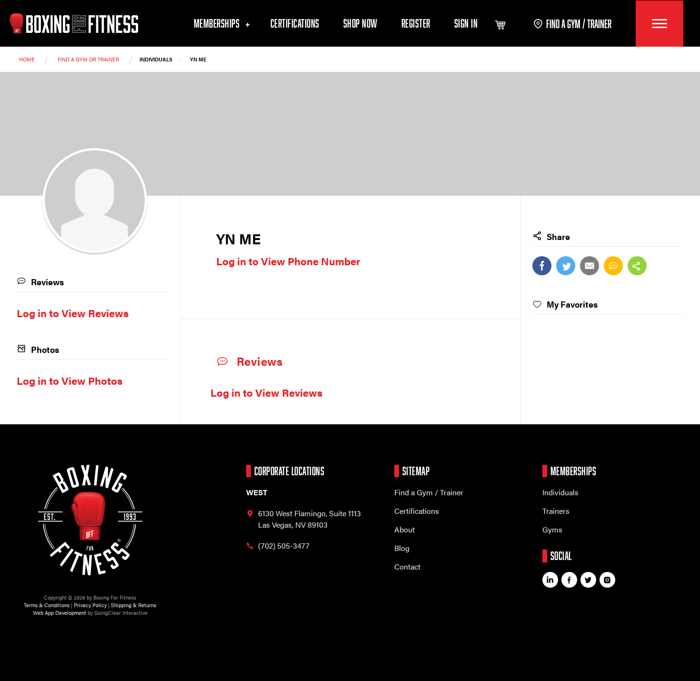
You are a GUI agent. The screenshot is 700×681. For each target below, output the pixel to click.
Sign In (466, 23)
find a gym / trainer (578, 23)
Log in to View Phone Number (288, 260)
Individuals (560, 492)
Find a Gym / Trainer (428, 492)
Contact (407, 566)
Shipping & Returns (133, 605)
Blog (402, 547)
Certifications (295, 23)
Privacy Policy (90, 605)
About (404, 529)
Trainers (556, 510)
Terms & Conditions (47, 605)
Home (27, 59)
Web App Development (59, 612)
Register (415, 23)
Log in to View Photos (69, 380)
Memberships (218, 23)
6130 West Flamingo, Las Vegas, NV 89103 (309, 519)
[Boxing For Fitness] (74, 23)
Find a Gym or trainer (88, 59)
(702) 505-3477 (284, 545)
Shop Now (360, 23)
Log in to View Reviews (266, 392)
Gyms (552, 529)
